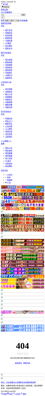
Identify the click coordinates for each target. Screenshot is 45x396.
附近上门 (8, 121)
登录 (2, 10)
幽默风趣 (8, 105)
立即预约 (8, 137)
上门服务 (8, 129)
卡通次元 (8, 75)
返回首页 (18, 363)
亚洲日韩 (8, 35)
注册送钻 (8, 163)
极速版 (9, 180)
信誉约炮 (8, 131)
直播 (25, 20)
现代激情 (8, 89)
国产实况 (8, 30)
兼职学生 (8, 124)
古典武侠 (8, 92)
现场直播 (8, 153)
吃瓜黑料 (8, 46)
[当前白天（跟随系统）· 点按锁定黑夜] (3, 17)
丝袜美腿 (8, 65)
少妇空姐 (8, 126)
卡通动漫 (8, 41)
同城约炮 (8, 118)
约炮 (22, 20)
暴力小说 (8, 94)
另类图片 (8, 73)
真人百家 (8, 158)
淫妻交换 (8, 107)
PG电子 (8, 161)
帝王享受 (8, 134)
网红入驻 (8, 148)
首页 (2, 20)
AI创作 (9, 175)
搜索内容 (26, 363)
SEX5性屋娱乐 (6, 12)
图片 (12, 20)
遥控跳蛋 (8, 156)
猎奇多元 (8, 48)
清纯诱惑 (8, 70)
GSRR (11, 391)
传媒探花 (8, 33)
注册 (6, 10)
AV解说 (8, 43)
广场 (9, 183)
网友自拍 (8, 150)
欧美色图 (8, 62)
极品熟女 (8, 78)
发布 (9, 177)
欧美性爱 (8, 38)
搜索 (23, 15)
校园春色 (8, 97)
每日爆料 (8, 166)
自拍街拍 (8, 67)
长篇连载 (8, 102)
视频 (7, 20)
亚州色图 (8, 60)
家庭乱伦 (8, 99)
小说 (18, 20)
